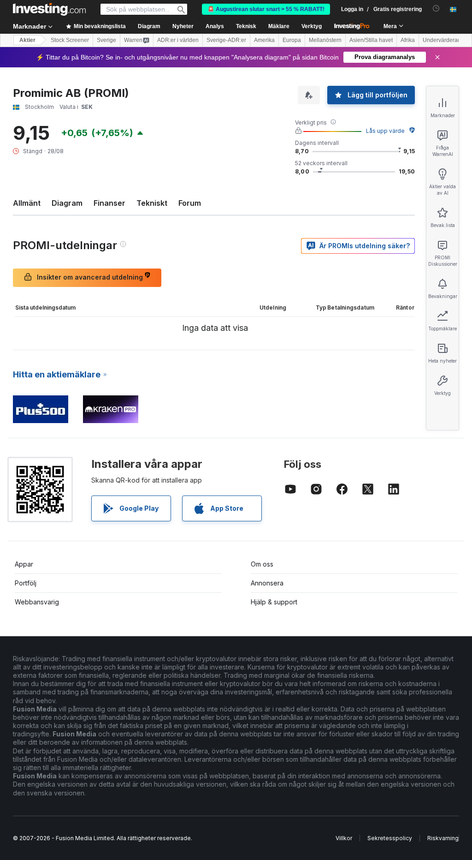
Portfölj (25, 583)
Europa (292, 40)
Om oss (262, 564)
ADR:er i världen (178, 40)
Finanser (109, 203)
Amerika (264, 40)
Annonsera (267, 583)
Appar (24, 564)
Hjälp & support (274, 602)
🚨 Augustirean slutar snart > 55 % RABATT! (265, 9)
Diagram (67, 203)
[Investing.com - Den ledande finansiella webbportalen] (49, 9)
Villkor (344, 838)
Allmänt (27, 203)
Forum (189, 203)
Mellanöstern (325, 40)
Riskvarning (443, 838)
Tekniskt (151, 203)
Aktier (27, 40)
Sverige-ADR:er (226, 40)
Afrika (408, 40)
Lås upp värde (385, 130)
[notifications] (436, 8)
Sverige (106, 40)
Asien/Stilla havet (371, 40)
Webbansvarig (37, 602)
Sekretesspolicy (389, 838)
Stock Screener (70, 40)
